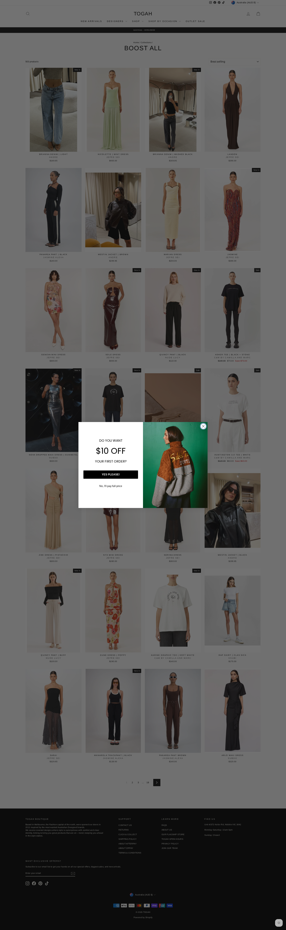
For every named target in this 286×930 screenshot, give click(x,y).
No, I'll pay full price (110, 486)
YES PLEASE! (111, 474)
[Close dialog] (203, 426)
